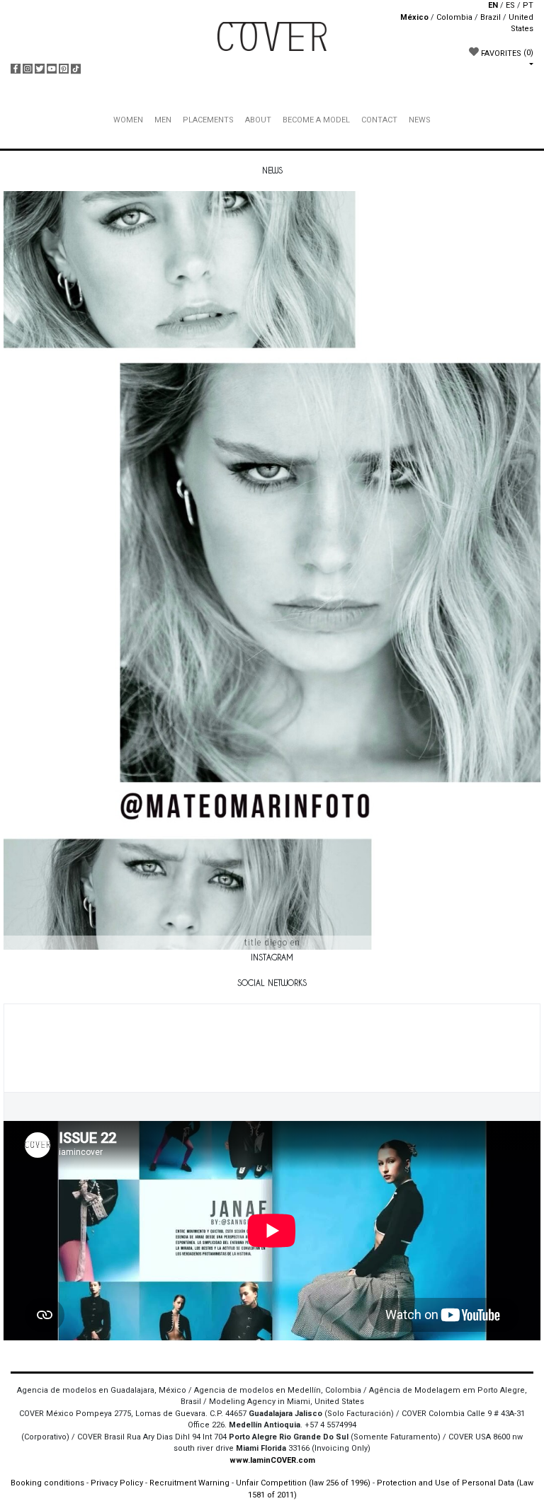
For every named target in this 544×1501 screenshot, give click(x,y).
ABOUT (258, 120)
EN (493, 5)
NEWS (420, 120)
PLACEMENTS (208, 120)
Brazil (490, 17)
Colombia (454, 17)
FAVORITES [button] (506, 52)
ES (510, 5)
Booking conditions (47, 1483)
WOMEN (128, 120)
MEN (162, 120)
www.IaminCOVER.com (272, 1460)
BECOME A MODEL (316, 120)
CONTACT (379, 120)
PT (528, 5)
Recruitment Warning (189, 1483)
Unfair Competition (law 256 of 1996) (303, 1483)
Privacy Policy (117, 1483)
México (414, 17)
